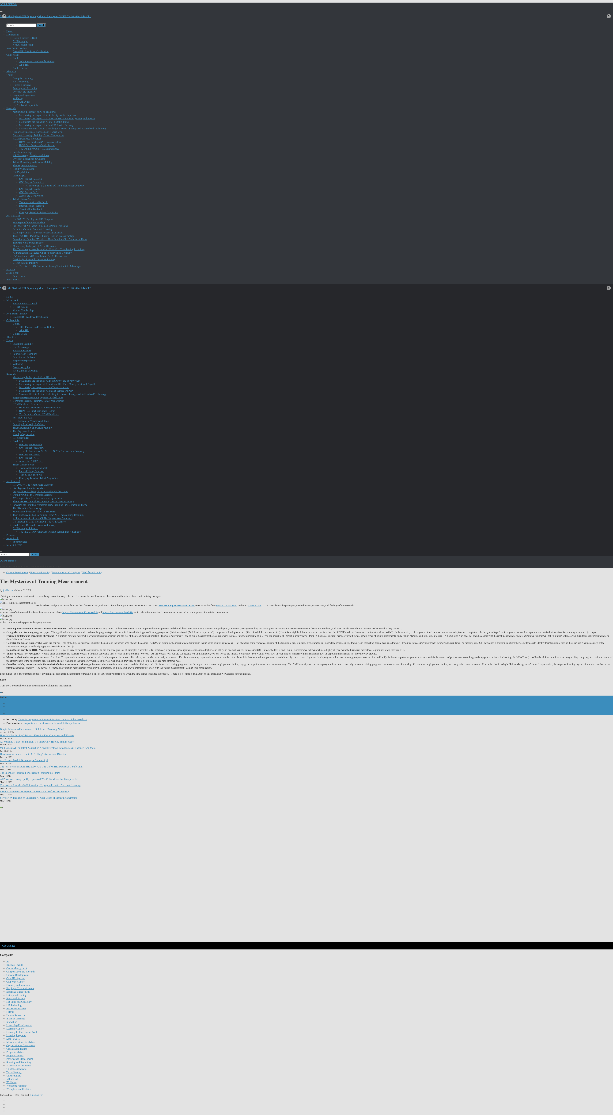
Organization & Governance (20, 1045)
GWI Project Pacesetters (31, 182)
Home (9, 31)
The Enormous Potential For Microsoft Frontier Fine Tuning (30, 772)
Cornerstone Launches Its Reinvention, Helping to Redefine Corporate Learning (40, 785)
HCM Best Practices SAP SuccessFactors (40, 141)
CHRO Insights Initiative (25, 262)
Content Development (17, 572)
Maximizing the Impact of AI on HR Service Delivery (46, 125)
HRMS (10, 1011)
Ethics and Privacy (15, 998)
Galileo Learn (20, 68)
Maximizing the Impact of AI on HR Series (34, 111)
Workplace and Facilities (18, 1089)
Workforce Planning (92, 572)
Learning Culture (15, 1028)
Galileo (16, 58)
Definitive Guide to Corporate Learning (33, 229)
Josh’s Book (12, 272)
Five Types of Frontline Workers (29, 222)
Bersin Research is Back (25, 37)
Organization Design (16, 1048)
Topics (9, 74)
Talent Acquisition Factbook (33, 202)
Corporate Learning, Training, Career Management (38, 135)
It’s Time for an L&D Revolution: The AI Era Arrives (40, 256)
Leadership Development (19, 1025)
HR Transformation (16, 1008)
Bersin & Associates (226, 605)
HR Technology (21, 81)
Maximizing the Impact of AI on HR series (34, 246)
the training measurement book (35, 685)
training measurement (61, 685)
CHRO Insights (20, 41)
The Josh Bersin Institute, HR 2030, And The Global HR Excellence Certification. (41, 766)
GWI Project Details (29, 188)
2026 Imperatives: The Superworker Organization (38, 232)
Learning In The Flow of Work (22, 1032)
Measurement (13, 685)
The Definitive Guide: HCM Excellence (39, 148)
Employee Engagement (18, 991)
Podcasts (10, 269)
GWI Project (19, 175)
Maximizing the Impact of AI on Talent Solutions (44, 121)
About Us (11, 71)
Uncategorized (13, 1075)
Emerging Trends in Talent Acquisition (38, 212)
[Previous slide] (4, 16)
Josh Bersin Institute (16, 48)
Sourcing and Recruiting (25, 88)
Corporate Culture (15, 981)
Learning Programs (16, 1035)
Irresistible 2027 (14, 279)
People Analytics (21, 101)
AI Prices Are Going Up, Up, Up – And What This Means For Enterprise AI (39, 779)
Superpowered (20, 276)
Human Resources (22, 84)
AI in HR (24, 64)
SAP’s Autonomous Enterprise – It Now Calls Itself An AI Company (34, 791)
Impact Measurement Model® (117, 612)
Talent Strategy (14, 1072)
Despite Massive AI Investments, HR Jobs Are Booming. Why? (32, 729)
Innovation (11, 1021)
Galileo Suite (12, 54)
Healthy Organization (23, 168)
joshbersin (8, 590)
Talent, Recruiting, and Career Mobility (32, 162)
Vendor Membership (23, 44)
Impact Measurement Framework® (80, 612)
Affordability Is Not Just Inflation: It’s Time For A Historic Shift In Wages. (37, 741)
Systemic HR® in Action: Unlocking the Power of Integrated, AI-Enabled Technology (62, 128)
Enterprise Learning (23, 78)
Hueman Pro (36, 1094)
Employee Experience (24, 95)
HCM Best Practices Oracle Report (37, 145)
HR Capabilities (21, 172)
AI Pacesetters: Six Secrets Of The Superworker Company (55, 185)
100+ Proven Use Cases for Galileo (36, 61)
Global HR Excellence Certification (31, 51)
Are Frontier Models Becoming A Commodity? (24, 760)
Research (11, 108)
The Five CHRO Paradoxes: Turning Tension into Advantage (43, 235)
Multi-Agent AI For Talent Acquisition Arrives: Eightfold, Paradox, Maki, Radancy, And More (47, 747)
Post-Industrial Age (22, 152)
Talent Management (16, 1068)
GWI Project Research (30, 178)
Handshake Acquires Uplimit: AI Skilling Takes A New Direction (33, 754)
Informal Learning (15, 1018)
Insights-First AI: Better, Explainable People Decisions (40, 225)
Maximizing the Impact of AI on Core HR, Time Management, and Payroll (57, 118)
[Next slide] (609, 16)
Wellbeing (18, 98)
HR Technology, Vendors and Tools (31, 155)
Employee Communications (20, 988)
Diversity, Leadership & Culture (29, 158)
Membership (12, 34)
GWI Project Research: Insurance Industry (34, 259)
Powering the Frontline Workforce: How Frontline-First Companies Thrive (50, 239)
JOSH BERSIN (8, 4)
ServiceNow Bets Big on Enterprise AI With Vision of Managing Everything (38, 797)
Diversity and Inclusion (24, 91)
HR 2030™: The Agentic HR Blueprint (33, 219)
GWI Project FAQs (28, 192)
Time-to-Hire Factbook (30, 209)
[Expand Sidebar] (1, 692)
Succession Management (18, 1065)
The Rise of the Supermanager (28, 242)
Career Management (16, 968)
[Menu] (1, 11)
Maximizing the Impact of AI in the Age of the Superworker (49, 115)
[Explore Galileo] (54, 941)
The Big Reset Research (25, 165)
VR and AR (12, 1078)
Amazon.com (254, 605)
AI (7, 961)
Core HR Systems (15, 978)
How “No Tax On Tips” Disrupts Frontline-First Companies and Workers (37, 735)
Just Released (13, 215)
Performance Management (19, 1058)
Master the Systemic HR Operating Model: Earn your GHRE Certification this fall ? (45, 16)
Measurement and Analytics (66, 572)
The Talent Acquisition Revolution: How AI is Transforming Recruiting (49, 249)
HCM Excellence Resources (27, 138)
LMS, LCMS (13, 1038)
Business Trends (14, 964)
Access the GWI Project (31, 195)
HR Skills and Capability (25, 105)
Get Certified (8, 945)
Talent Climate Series (23, 199)
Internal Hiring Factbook (31, 205)
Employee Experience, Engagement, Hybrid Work (38, 131)
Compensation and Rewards (20, 971)
